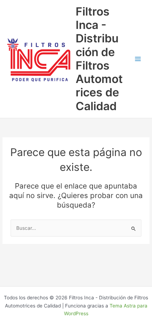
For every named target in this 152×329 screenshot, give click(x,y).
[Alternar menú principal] (138, 59)
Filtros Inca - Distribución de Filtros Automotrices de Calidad (99, 59)
